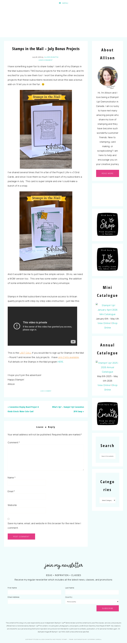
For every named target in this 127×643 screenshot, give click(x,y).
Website (12, 505)
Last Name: (69, 588)
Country (68, 597)
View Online (104, 323)
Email (11, 491)
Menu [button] (65, 3)
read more (107, 173)
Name (12, 477)
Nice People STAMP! (63, 21)
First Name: (12, 588)
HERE (60, 361)
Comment (14, 442)
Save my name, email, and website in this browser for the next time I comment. (44, 525)
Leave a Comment (46, 60)
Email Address (13, 597)
